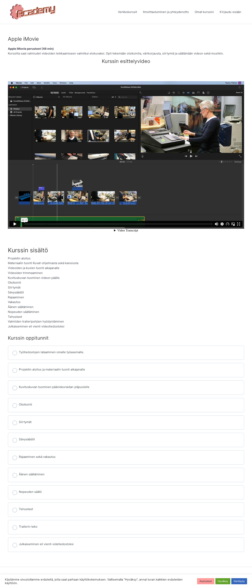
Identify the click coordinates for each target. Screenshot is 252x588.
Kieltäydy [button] (239, 581)
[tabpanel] (126, 187)
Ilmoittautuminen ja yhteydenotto (166, 12)
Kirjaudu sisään (230, 12)
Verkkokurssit (127, 12)
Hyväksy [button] (223, 581)
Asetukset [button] (205, 581)
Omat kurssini (204, 12)
